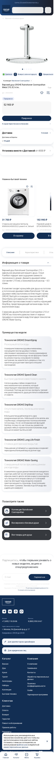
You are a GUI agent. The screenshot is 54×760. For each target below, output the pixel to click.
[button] (22, 69)
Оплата (5, 710)
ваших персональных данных (16, 747)
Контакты (31, 672)
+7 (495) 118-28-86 (9, 621)
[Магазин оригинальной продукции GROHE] (6, 9)
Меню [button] (27, 758)
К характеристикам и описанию (15, 124)
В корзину (18, 235)
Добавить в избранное (42, 93)
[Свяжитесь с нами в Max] (16, 611)
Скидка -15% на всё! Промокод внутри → (27, 2)
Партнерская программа (37, 695)
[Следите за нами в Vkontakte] (10, 611)
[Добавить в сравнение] (48, 93)
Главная (6, 758)
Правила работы (9, 727)
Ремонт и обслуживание (12, 723)
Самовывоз (32, 668)
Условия (44, 133)
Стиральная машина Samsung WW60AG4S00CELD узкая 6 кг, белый (18, 225)
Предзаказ (26, 118)
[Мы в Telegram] (4, 611)
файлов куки (22, 745)
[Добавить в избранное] (27, 187)
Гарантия (6, 719)
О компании (32, 664)
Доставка (6, 706)
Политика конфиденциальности (37, 588)
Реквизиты (6, 732)
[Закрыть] (47, 741)
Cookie (30, 690)
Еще (49, 87)
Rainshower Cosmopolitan (21, 81)
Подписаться (39, 577)
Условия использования (26, 590)
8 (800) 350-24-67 (35, 621)
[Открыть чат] (21, 611)
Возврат (5, 715)
